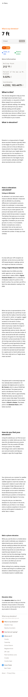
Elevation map (8, 625)
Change (22, 41)
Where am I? (8, 636)
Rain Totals (7, 668)
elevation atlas (9, 600)
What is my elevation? (10, 29)
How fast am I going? (11, 632)
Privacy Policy (11, 673)
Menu (6, 3)
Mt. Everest (5, 387)
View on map (6, 53)
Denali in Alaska (12, 402)
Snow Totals (8, 665)
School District (8, 645)
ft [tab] (4, 48)
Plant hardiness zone (10, 655)
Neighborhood (8, 648)
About (3, 673)
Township (7, 642)
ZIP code (6, 652)
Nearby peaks (18, 53)
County (6, 639)
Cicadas (6, 658)
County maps (8, 661)
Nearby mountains (9, 628)
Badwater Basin (14, 404)
